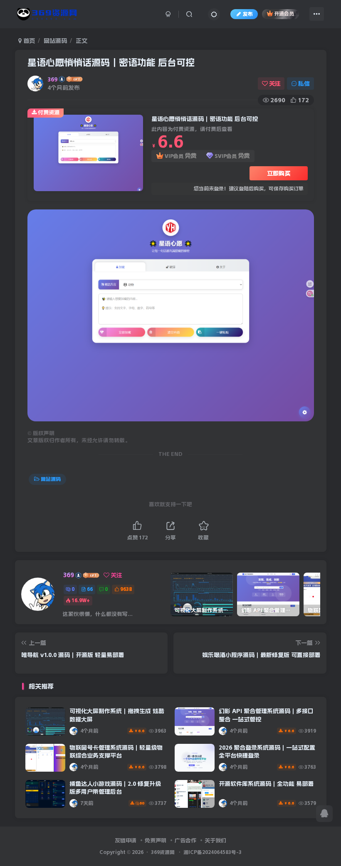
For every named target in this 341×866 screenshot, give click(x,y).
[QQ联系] (324, 813)
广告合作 (185, 840)
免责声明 (155, 840)
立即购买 (278, 173)
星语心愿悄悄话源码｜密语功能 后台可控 (111, 62)
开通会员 (284, 14)
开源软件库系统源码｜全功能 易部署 (266, 784)
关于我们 (215, 840)
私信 (304, 83)
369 (52, 79)
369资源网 (163, 852)
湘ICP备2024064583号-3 (212, 852)
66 (90, 589)
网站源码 (55, 41)
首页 (28, 41)
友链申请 (125, 840)
